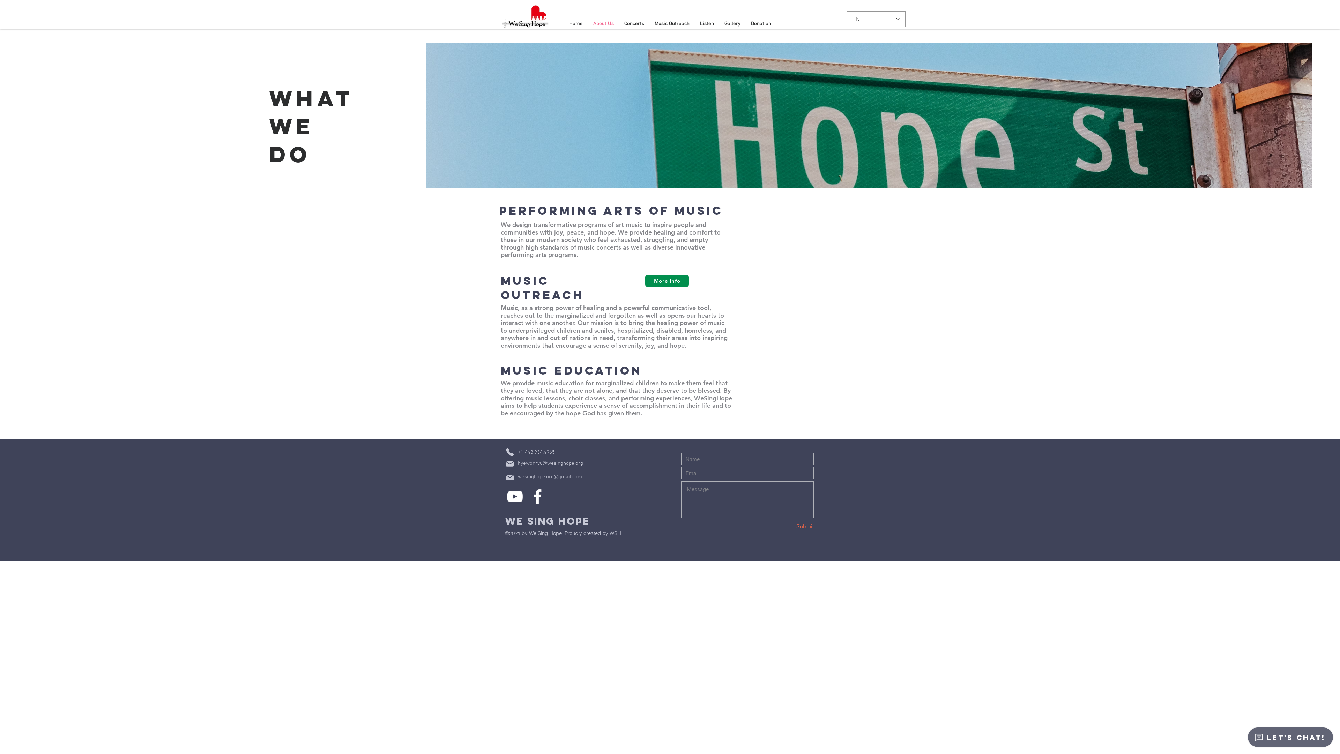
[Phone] (509, 452)
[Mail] (509, 463)
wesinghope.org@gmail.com (550, 477)
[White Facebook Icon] (537, 496)
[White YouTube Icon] (514, 496)
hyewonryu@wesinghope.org (550, 463)
